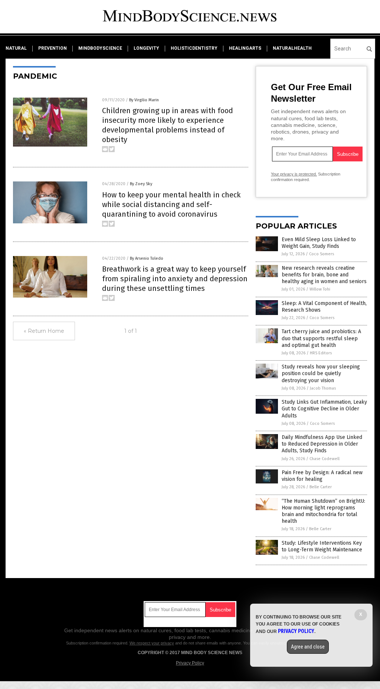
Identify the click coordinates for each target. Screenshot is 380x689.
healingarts (245, 48)
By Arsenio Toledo (146, 258)
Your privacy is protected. (294, 174)
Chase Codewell (324, 458)
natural (16, 48)
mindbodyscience (100, 48)
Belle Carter (320, 487)
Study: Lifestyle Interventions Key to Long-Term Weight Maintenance (322, 546)
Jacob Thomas (323, 388)
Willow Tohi (319, 289)
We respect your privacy (152, 643)
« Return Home (44, 331)
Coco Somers (321, 254)
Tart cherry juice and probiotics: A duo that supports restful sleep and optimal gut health (321, 338)
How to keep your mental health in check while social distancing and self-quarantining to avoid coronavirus (171, 204)
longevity (146, 48)
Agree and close (308, 647)
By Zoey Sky (141, 183)
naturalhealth (292, 48)
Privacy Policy (190, 663)
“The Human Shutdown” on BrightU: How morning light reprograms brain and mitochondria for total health (323, 511)
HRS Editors (321, 353)
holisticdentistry (194, 48)
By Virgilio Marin (144, 100)
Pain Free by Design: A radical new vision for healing (322, 475)
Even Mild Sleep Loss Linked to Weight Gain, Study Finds (319, 242)
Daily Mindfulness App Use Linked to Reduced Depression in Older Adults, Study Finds (322, 444)
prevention (52, 48)
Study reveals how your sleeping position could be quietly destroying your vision (321, 373)
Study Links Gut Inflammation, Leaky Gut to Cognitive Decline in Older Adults (324, 409)
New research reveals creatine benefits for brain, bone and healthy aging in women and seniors (324, 275)
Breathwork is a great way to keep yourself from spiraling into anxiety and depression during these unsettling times (175, 279)
